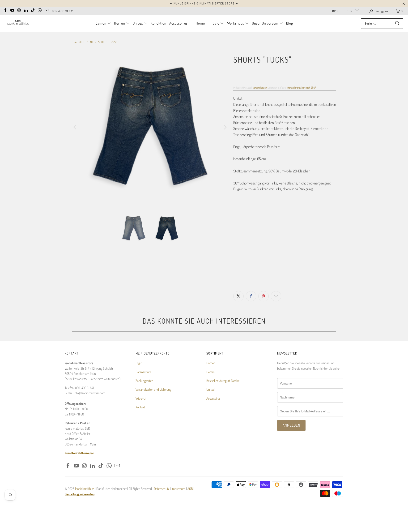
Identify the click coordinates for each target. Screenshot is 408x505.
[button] (103, 23)
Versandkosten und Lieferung (153, 389)
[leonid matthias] (18, 23)
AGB (190, 489)
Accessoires (213, 398)
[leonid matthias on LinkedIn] (26, 10)
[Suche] (397, 23)
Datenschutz (143, 372)
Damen (210, 363)
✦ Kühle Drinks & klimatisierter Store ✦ (204, 3)
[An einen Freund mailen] (276, 296)
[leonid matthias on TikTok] (33, 10)
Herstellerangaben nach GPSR (301, 87)
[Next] (225, 127)
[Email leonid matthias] (46, 10)
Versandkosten (260, 87)
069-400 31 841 (62, 11)
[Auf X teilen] (238, 296)
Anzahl (237, 248)
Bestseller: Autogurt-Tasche (222, 381)
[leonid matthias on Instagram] (19, 10)
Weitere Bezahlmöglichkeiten (311, 282)
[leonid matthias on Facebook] (5, 10)
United (210, 389)
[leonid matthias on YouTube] (12, 10)
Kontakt (140, 407)
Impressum (178, 489)
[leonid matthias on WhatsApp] (40, 10)
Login (139, 363)
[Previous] (75, 127)
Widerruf (141, 398)
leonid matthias (84, 489)
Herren (210, 372)
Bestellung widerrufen (79, 494)
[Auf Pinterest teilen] (263, 296)
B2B (335, 11)
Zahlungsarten (144, 381)
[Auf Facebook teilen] (251, 296)
